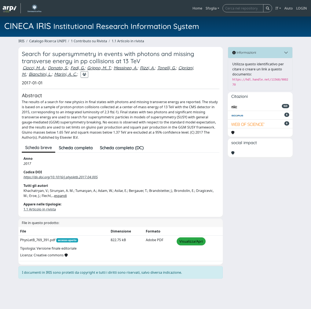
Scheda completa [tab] (76, 147)
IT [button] (276, 8)
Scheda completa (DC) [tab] (122, 147)
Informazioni (246, 52)
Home (197, 8)
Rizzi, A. (147, 67)
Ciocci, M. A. (34, 67)
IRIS (21, 41)
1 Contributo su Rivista (89, 41)
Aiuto (288, 8)
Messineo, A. (125, 67)
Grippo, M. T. (99, 67)
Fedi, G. (77, 67)
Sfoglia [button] (211, 8)
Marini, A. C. (65, 74)
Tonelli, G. (166, 67)
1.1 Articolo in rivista (128, 41)
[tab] (150, 147)
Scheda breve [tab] (38, 147)
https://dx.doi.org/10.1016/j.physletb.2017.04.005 (60, 177)
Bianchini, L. (40, 74)
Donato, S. (58, 67)
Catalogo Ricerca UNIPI (47, 41)
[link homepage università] (34, 8)
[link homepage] (12, 8)
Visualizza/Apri (191, 241)
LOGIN (301, 8)
